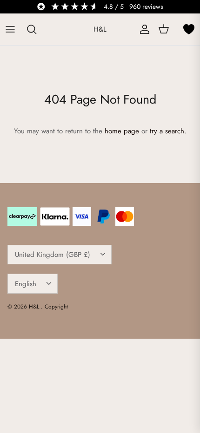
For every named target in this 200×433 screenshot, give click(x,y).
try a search (167, 131)
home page (122, 131)
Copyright (56, 306)
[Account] (142, 29)
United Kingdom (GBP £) (52, 254)
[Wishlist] (188, 29)
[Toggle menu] (10, 29)
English (25, 284)
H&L (35, 306)
